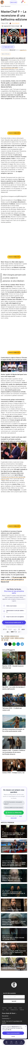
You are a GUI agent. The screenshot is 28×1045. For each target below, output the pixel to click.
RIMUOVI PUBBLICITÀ (14, 133)
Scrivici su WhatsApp (15, 812)
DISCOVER (13, 2)
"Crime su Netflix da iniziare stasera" (14, 807)
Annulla (13, 1036)
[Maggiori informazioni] (21, 26)
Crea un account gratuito (13, 1033)
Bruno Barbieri (5, 638)
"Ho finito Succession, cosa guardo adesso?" (13, 803)
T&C (3, 1009)
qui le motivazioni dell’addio (9, 67)
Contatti (10, 1007)
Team (7, 1009)
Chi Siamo (4, 1007)
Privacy (15, 1007)
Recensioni (7, 6)
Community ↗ (6, 1018)
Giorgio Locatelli (19, 638)
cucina (12, 638)
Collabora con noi (14, 1009)
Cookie (20, 1007)
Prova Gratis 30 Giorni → (9, 1013)
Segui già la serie (8, 47)
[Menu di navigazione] (24, 2)
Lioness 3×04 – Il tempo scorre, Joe (13, 772)
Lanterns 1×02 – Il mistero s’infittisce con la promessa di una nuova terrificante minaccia (13, 752)
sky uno (6, 640)
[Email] (22, 644)
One (2, 640)
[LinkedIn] (18, 644)
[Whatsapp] (14, 644)
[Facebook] (5, 644)
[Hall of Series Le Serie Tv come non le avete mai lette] (2, 2)
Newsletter (5, 1016)
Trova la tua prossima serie (14, 622)
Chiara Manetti (15, 23)
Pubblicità (22, 1009)
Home (2, 6)
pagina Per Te (23, 50)
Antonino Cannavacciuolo (11, 636)
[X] (10, 644)
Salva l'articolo (6, 54)
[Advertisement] (14, 116)
